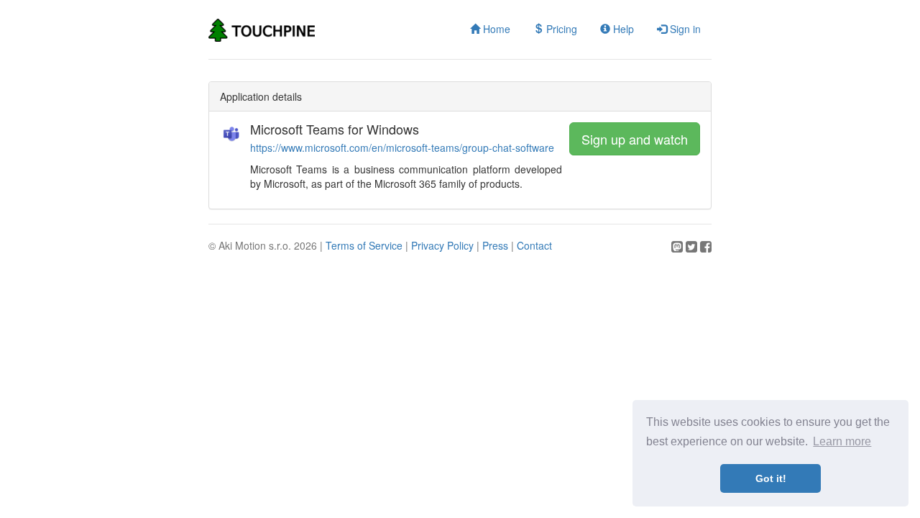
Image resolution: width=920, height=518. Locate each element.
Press (495, 245)
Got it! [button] (770, 478)
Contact (534, 245)
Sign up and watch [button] (634, 139)
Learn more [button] (842, 441)
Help (622, 29)
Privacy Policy (442, 245)
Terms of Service (364, 245)
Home (495, 29)
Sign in (684, 29)
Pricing (560, 29)
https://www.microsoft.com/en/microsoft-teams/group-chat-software (402, 147)
